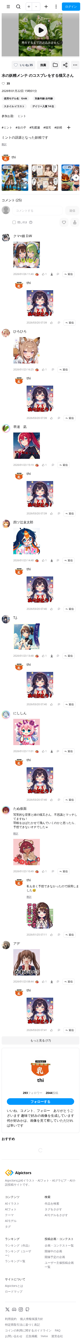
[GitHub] (27, 1309)
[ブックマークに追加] (55, 65)
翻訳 (4, 144)
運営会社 (57, 1336)
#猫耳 (47, 127)
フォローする (40, 1101)
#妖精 (58, 127)
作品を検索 (52, 1203)
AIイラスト (12, 1203)
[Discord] (14, 1309)
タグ (8, 1226)
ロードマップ (13, 1291)
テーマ (9, 1215)
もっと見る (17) (40, 1040)
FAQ (57, 1330)
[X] (7, 1309)
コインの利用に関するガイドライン (28, 1330)
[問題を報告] (58, 274)
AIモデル (11, 1221)
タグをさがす (53, 1209)
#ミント (7, 127)
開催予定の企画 (55, 1257)
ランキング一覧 (15, 1261)
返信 (70, 274)
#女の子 (21, 127)
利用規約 (11, 1319)
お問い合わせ (13, 1336)
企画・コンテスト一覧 (59, 1245)
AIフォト (11, 1209)
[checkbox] (14, 222)
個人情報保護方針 (31, 1319)
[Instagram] (20, 1309)
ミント (21, 116)
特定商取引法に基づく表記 (22, 1325)
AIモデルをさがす (56, 1215)
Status (44, 1336)
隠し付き (22, 222)
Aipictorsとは (14, 1286)
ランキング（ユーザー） (18, 1253)
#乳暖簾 (34, 127)
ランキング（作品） (18, 1245)
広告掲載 (31, 1336)
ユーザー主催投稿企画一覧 (59, 1265)
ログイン (71, 6)
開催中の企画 (53, 1251)
